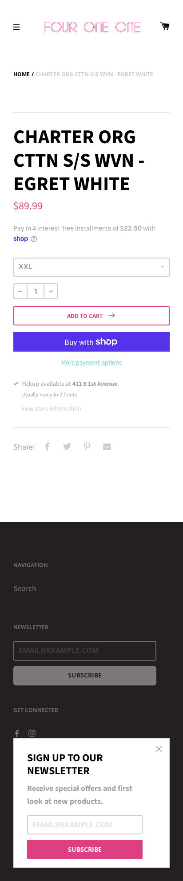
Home (21, 74)
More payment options (91, 362)
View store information (51, 408)
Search (24, 588)
